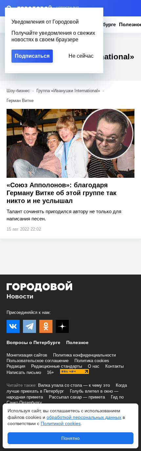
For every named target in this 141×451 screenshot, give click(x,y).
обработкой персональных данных (84, 417)
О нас (93, 366)
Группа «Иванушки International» (68, 90)
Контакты (114, 366)
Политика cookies (91, 360)
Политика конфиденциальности (84, 355)
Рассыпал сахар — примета (77, 397)
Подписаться (32, 56)
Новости (20, 296)
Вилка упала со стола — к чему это (74, 385)
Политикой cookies (61, 423)
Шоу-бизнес (18, 90)
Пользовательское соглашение (38, 360)
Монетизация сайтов (27, 355)
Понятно (70, 438)
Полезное (77, 342)
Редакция (16, 366)
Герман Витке (20, 100)
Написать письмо (24, 372)
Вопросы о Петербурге (33, 342)
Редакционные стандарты (56, 366)
